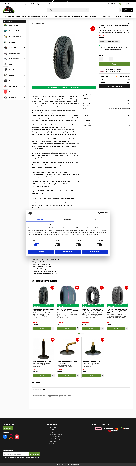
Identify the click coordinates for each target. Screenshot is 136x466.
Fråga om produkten (116, 86)
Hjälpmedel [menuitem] (118, 16)
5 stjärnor (40, 389)
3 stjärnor (37, 389)
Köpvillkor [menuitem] (52, 443)
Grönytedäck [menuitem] (9, 16)
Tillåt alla (94, 252)
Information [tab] (68, 219)
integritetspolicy (34, 457)
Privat (122, 4)
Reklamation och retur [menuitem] (56, 436)
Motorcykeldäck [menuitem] (64, 16)
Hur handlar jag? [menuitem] (54, 439)
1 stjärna (33, 389)
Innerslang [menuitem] (93, 16)
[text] (114, 35)
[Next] (128, 303)
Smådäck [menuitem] (45, 16)
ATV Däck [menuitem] (54, 16)
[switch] (57, 244)
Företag (129, 4)
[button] (120, 10)
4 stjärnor (38, 389)
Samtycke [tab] (40, 219)
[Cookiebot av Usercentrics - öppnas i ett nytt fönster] (99, 213)
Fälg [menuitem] (86, 16)
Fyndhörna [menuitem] (128, 16)
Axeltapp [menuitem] (103, 16)
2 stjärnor (35, 389)
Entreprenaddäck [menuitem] (34, 16)
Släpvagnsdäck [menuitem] (77, 16)
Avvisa (41, 252)
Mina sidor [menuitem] (52, 427)
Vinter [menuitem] (110, 16)
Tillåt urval (68, 252)
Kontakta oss (8, 428)
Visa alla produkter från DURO (109, 41)
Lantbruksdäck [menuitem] (21, 16)
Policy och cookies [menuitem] (55, 434)
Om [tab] (96, 219)
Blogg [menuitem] (51, 432)
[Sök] (86, 10)
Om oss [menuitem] (51, 429)
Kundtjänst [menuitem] (111, 4)
